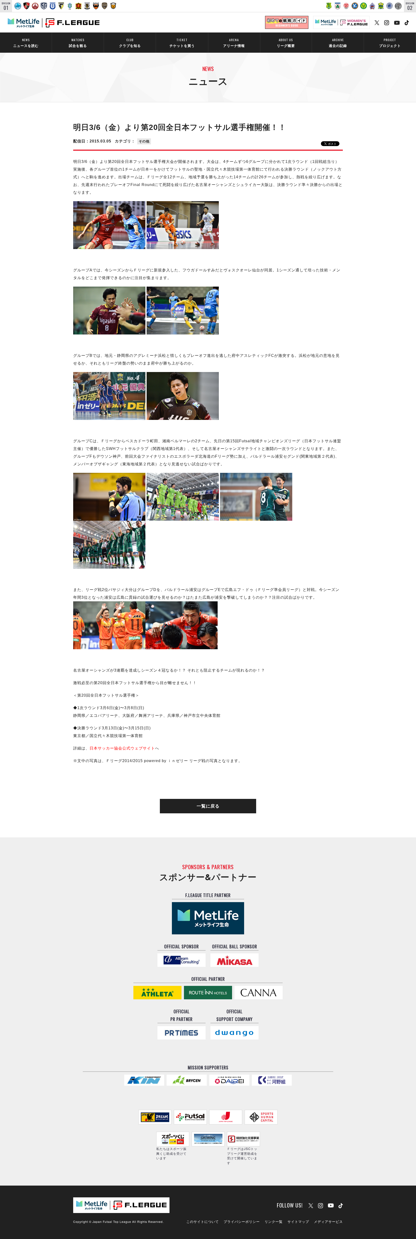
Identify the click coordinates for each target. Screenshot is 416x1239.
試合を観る (78, 43)
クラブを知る (130, 43)
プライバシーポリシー (242, 1221)
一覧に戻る (208, 806)
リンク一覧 (274, 1221)
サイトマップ (298, 1221)
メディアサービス (328, 1221)
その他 (144, 141)
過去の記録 (338, 43)
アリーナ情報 (234, 43)
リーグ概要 (286, 43)
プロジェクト (390, 43)
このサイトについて (202, 1221)
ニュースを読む (26, 43)
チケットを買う (182, 43)
